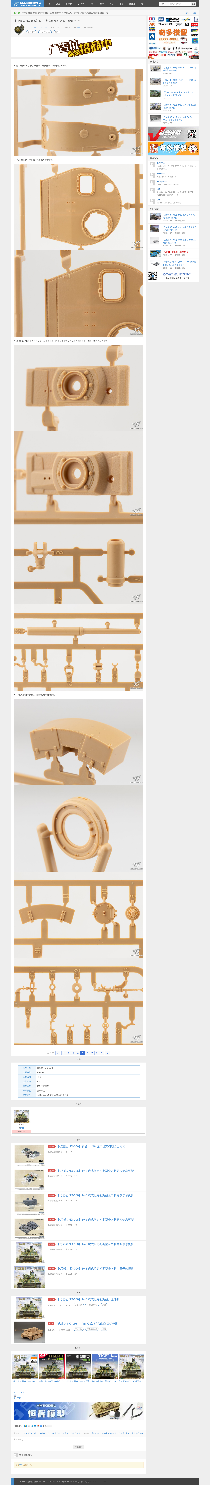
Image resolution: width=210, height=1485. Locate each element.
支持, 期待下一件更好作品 (166, 175)
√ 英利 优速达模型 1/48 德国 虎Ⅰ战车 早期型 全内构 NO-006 (61, 1381)
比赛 (121, 3)
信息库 (69, 3)
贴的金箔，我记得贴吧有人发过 (169, 201)
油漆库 (132, 3)
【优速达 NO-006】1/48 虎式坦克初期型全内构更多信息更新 (95, 1171)
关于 (143, 3)
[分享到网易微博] (38, 1426)
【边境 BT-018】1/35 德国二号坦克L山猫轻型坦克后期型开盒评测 (51, 1433)
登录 (187, 12)
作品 (92, 3)
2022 (22, 1128)
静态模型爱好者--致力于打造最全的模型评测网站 (27, 3)
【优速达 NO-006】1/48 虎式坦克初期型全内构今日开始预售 (95, 1268)
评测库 (81, 3)
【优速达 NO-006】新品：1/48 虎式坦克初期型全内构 (90, 1146)
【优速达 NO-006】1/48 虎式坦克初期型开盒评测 (87, 1299)
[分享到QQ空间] (25, 1426)
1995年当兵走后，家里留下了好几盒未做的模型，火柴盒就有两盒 (177, 166)
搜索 (193, 3)
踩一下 (17, 1398)
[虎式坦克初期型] (21, 1116)
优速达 (51, 1324)
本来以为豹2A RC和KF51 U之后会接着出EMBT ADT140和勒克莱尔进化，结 (175, 192)
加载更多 (78, 1446)
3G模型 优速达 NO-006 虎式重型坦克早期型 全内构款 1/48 (88, 1381)
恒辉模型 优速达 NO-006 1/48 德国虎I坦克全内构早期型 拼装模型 (37, 1381)
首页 (48, 3)
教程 (102, 3)
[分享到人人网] (34, 1426)
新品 (58, 3)
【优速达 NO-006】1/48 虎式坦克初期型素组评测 (86, 1323)
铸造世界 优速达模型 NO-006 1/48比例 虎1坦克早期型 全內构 (115, 1381)
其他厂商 (32, 27)
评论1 (78, 27)
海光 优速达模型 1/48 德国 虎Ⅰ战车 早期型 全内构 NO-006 (141, 1381)
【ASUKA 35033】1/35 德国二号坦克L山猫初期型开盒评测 (117, 1433)
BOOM (44, 27)
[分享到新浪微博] (28, 1426)
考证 (112, 3)
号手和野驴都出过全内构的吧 (168, 182)
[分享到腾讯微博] (31, 1426)
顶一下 (18, 1392)
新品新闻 (51, 1146)
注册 (194, 12)
